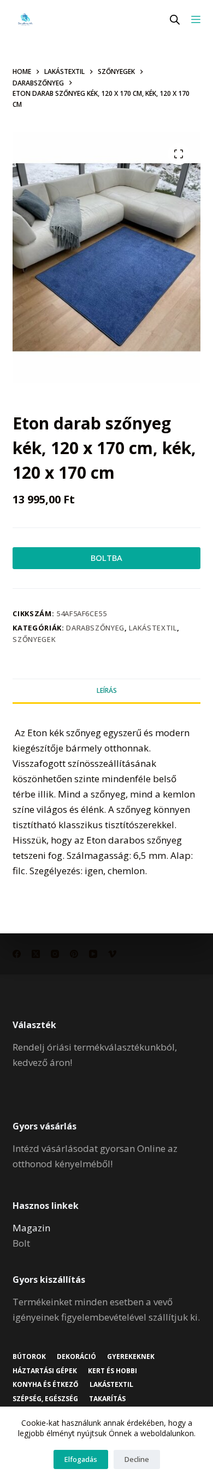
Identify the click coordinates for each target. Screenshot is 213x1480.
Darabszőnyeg (95, 628)
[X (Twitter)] (36, 954)
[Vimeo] (112, 954)
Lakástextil (152, 628)
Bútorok (29, 1356)
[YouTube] (93, 954)
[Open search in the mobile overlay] (174, 19)
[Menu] (195, 19)
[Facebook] (17, 954)
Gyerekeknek (131, 1356)
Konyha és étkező (46, 1384)
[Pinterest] (74, 954)
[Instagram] (55, 954)
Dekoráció (76, 1356)
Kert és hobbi (112, 1371)
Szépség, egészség (45, 1399)
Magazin (31, 1227)
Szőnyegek (34, 639)
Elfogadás (80, 1459)
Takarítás (107, 1399)
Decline (137, 1459)
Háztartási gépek (45, 1371)
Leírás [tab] (107, 690)
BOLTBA (106, 557)
